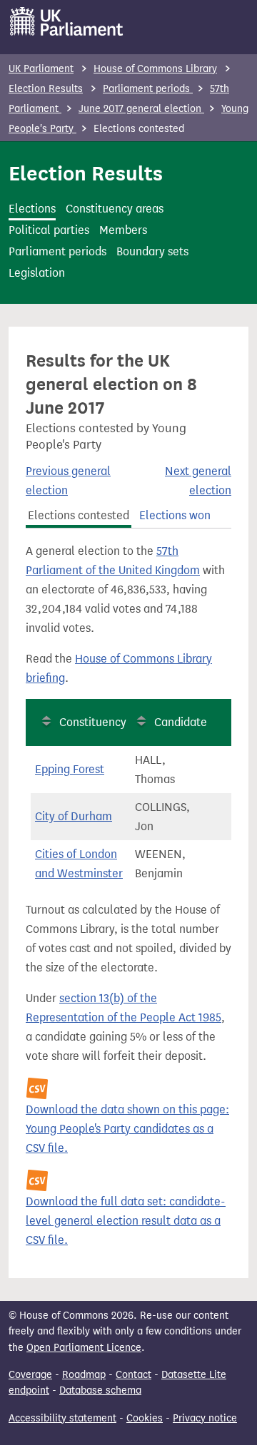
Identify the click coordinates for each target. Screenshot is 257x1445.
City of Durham (73, 816)
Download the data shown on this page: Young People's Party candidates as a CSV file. (127, 1129)
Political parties (49, 230)
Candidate (180, 722)
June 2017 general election (141, 109)
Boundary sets (152, 251)
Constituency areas (114, 208)
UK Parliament (41, 69)
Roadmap (84, 1375)
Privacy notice (205, 1418)
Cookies (144, 1418)
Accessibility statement (62, 1418)
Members (123, 230)
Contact (133, 1375)
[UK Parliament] (67, 21)
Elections (32, 208)
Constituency (92, 722)
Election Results (46, 89)
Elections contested (78, 515)
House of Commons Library (155, 69)
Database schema (100, 1390)
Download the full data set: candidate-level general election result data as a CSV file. (126, 1221)
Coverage (30, 1375)
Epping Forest (69, 769)
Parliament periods (148, 89)
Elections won (175, 515)
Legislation (37, 273)
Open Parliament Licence (83, 1348)
